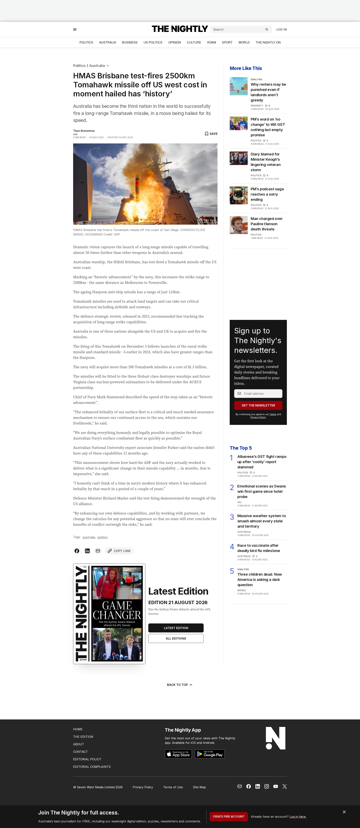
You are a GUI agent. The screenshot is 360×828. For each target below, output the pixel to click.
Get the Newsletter (258, 405)
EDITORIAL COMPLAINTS (92, 767)
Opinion (174, 42)
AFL (239, 502)
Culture (194, 42)
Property (257, 105)
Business (130, 42)
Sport (227, 42)
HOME (77, 729)
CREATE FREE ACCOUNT (228, 816)
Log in (281, 29)
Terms (272, 414)
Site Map (199, 787)
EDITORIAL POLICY (87, 759)
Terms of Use (173, 787)
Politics (86, 42)
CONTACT (80, 752)
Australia (107, 42)
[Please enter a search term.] (266, 29)
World (244, 42)
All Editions (176, 638)
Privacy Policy (258, 417)
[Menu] (74, 29)
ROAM (211, 42)
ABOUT (78, 744)
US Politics (153, 42)
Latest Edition (176, 628)
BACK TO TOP (177, 685)
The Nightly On (268, 42)
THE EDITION (83, 737)
